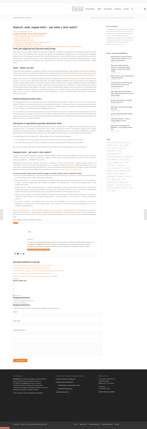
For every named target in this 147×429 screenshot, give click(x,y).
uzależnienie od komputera (123, 185)
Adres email (17, 321)
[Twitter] (21, 254)
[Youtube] (18, 254)
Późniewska (120, 176)
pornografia (126, 168)
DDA (116, 145)
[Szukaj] (132, 9)
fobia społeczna (111, 151)
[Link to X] (126, 424)
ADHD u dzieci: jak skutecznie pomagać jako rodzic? (121, 108)
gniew (17, 278)
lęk (122, 156)
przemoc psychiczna (119, 173)
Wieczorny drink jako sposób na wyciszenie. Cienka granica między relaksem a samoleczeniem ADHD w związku (121, 68)
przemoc (109, 173)
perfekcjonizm (111, 165)
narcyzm (127, 159)
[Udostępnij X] (15, 285)
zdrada (130, 187)
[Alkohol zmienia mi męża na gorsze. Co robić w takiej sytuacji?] (1, 214)
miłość (121, 159)
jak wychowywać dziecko (114, 153)
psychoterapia (111, 176)
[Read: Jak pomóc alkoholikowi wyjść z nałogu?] (108, 115)
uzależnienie (110, 185)
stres (123, 179)
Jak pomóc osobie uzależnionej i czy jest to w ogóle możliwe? (32, 273)
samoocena (128, 176)
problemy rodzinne (112, 170)
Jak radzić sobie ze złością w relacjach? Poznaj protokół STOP (121, 101)
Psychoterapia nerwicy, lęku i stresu (69, 385)
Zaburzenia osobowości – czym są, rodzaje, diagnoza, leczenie (120, 119)
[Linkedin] (23, 254)
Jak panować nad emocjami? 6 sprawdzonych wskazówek (31, 268)
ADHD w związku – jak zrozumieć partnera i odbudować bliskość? (122, 77)
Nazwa (15, 312)
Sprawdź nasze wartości (35, 393)
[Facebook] (15, 254)
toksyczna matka (123, 182)
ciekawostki (110, 145)
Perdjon (126, 162)
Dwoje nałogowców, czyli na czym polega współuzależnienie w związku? (36, 276)
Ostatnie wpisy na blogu (22, 17)
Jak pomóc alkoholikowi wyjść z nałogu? (122, 113)
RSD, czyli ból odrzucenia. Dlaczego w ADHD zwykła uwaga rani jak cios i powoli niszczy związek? (122, 93)
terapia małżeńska (112, 182)
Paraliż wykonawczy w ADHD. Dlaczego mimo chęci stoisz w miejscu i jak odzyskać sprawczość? (121, 84)
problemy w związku (125, 170)
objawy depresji (118, 162)
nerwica (109, 162)
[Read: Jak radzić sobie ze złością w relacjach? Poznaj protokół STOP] (108, 101)
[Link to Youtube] (132, 424)
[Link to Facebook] (123, 424)
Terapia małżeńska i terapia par (65, 379)
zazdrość (124, 187)
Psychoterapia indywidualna (64, 382)
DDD (121, 145)
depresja (126, 145)
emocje (120, 148)
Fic (125, 148)
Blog (22, 31)
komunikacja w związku (113, 156)
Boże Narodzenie (126, 142)
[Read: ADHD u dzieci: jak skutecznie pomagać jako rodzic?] (108, 108)
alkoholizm (110, 142)
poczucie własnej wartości (114, 168)
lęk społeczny (128, 156)
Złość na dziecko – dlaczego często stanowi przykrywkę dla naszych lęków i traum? (39, 271)
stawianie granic (116, 179)
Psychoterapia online (62, 392)
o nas (121, 44)
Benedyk (117, 142)
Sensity (29, 31)
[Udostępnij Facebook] (15, 283)
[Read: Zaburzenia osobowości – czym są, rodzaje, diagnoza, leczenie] (108, 120)
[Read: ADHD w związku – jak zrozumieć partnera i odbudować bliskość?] (108, 77)
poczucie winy (121, 165)
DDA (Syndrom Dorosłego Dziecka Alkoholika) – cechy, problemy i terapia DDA (121, 127)
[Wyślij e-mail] (15, 291)
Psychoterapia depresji (65, 389)
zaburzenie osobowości (113, 187)
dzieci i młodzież (111, 148)
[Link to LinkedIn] (129, 424)
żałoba (113, 190)
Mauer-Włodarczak (112, 159)
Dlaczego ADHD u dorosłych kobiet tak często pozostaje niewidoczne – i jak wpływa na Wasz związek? (121, 58)
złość (108, 190)
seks (108, 179)
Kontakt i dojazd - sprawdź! (106, 392)
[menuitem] (78, 9)
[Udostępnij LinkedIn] (15, 288)
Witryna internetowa (19, 330)
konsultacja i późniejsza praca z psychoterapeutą (66, 169)
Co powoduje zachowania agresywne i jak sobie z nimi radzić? (33, 265)
